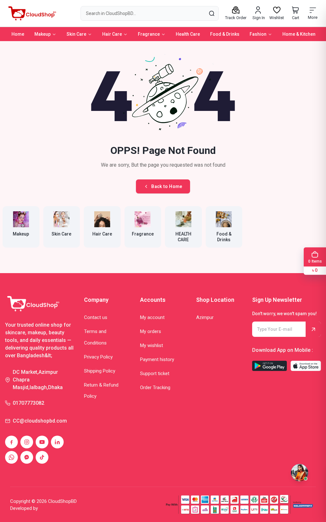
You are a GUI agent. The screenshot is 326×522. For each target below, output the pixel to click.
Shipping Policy (99, 371)
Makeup (42, 34)
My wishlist (151, 345)
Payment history (157, 359)
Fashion (258, 34)
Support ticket (154, 373)
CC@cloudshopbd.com (40, 421)
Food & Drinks (224, 34)
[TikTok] (42, 457)
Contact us (95, 317)
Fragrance (149, 34)
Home (17, 34)
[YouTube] (42, 442)
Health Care (188, 34)
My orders (150, 331)
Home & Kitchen (298, 34)
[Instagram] (26, 442)
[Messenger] (26, 457)
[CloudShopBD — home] (31, 13)
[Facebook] (11, 442)
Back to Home (166, 186)
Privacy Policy (98, 357)
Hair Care (112, 34)
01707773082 (28, 403)
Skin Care (76, 34)
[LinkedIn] (57, 442)
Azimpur (205, 317)
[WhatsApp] (11, 457)
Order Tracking (155, 387)
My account (152, 317)
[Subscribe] (313, 329)
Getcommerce (55, 508)
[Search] (211, 13)
